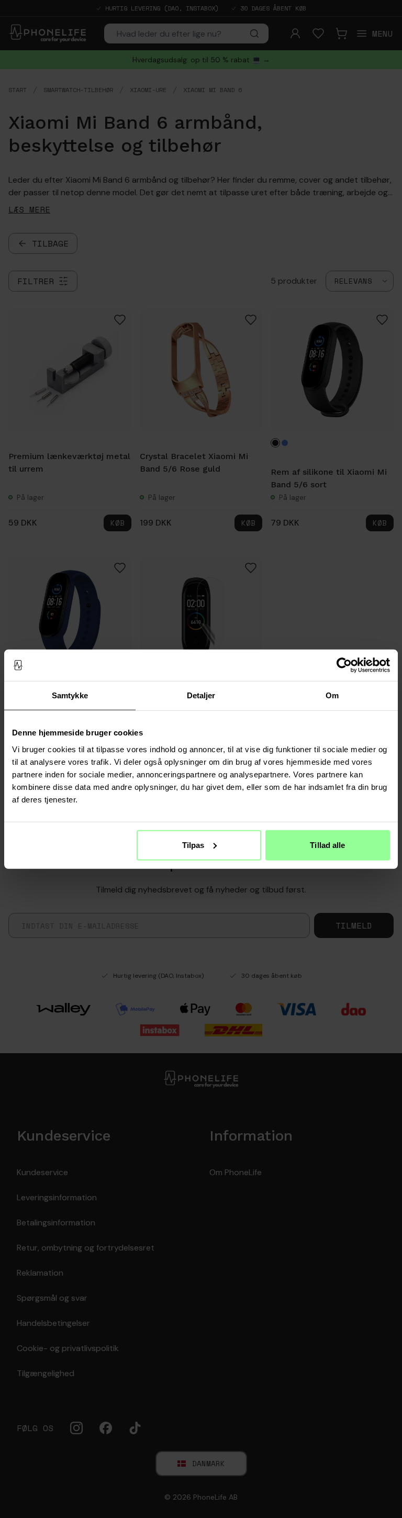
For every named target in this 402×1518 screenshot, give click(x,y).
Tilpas (193, 844)
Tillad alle (327, 844)
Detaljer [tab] (201, 695)
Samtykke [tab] (70, 695)
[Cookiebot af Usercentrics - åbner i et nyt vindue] (344, 665)
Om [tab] (332, 695)
